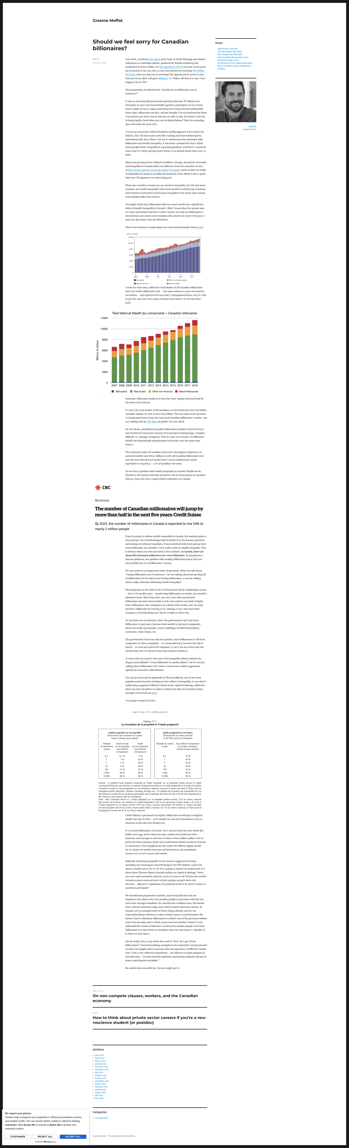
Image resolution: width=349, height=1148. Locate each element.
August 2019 (100, 1084)
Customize (17, 1136)
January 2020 (100, 1075)
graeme (96, 59)
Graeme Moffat (108, 20)
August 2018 (100, 1092)
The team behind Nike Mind (230, 51)
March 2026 (100, 1061)
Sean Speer (154, 59)
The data (152, 421)
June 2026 (99, 1055)
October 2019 (100, 1078)
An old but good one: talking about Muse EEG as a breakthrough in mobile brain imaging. (235, 66)
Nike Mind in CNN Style (228, 49)
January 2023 (100, 1064)
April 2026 (99, 1058)
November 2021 (101, 1069)
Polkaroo (163, 78)
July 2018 (99, 1095)
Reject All (45, 1136)
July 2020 (99, 1072)
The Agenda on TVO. (170, 66)
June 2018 (99, 1098)
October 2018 (100, 1090)
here (199, 227)
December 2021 (101, 1067)
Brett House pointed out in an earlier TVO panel (154, 170)
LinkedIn (252, 126)
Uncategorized (101, 1118)
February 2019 (101, 1087)
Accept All (73, 1136)
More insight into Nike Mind (230, 54)
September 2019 (102, 1081)
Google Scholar (249, 129)
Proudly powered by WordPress (121, 1136)
